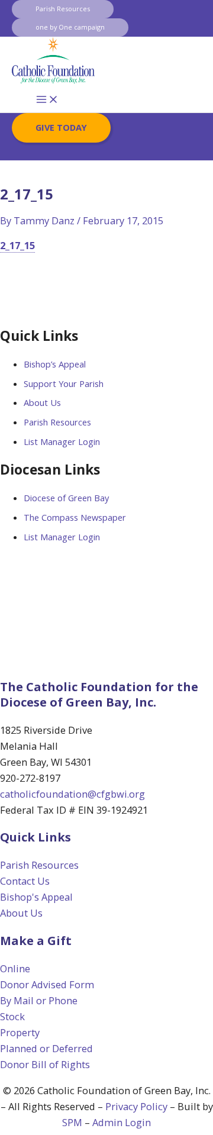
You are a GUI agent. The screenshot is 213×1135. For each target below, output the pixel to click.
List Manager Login (62, 441)
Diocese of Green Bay (66, 498)
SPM (72, 1122)
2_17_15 (17, 245)
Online (15, 968)
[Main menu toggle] (47, 100)
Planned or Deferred (46, 1048)
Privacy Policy (136, 1106)
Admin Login (121, 1122)
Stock (12, 1016)
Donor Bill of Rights (45, 1064)
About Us (42, 402)
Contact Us (25, 881)
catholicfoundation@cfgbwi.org (72, 794)
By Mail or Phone (39, 1000)
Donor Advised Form (47, 984)
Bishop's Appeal (36, 897)
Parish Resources (57, 422)
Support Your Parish (64, 383)
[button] (63, 9)
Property (20, 1032)
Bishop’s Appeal (55, 364)
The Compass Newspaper (75, 517)
